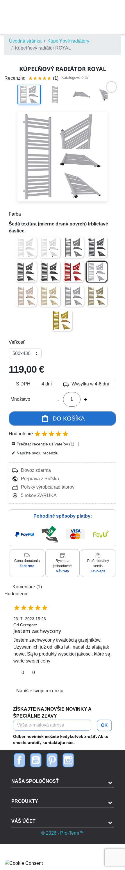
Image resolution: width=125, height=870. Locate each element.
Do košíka (63, 418)
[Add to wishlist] (111, 87)
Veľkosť (17, 342)
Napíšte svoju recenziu (34, 453)
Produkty (24, 801)
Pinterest (52, 760)
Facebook (19, 760)
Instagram (68, 760)
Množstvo (20, 399)
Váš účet (23, 821)
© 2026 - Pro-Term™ (62, 833)
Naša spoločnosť (35, 781)
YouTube (36, 760)
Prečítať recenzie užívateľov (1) (42, 444)
